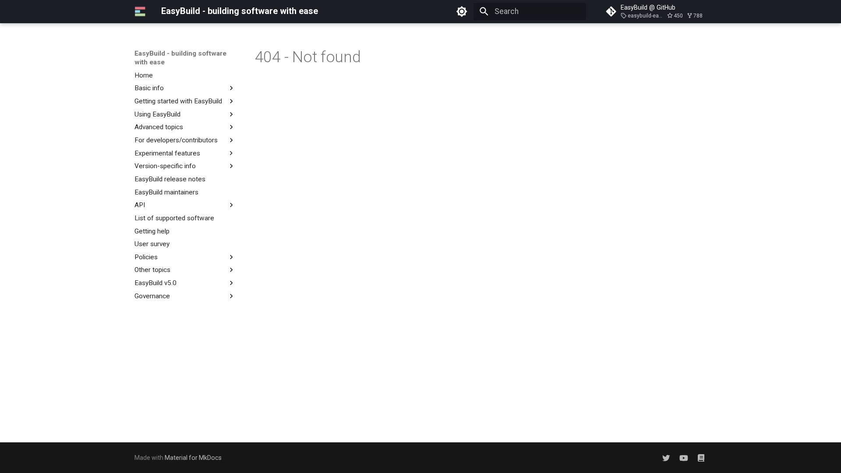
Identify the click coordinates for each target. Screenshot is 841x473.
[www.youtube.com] (683, 457)
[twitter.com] (666, 457)
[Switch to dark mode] (462, 11)
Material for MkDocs (193, 457)
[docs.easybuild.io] (701, 457)
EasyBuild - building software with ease (180, 57)
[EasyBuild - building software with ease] (140, 11)
